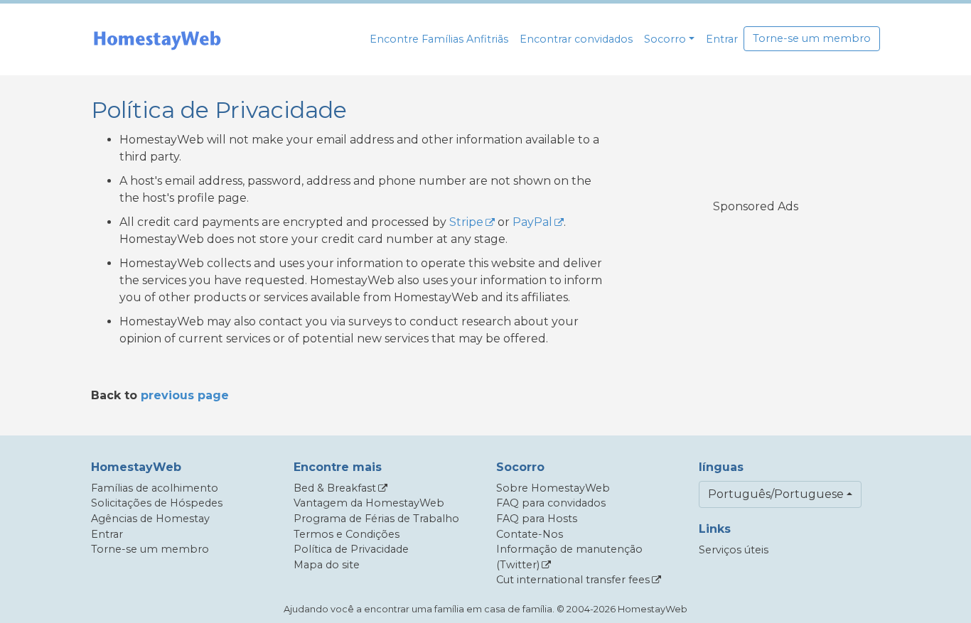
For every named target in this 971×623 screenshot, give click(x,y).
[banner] (157, 39)
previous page (185, 395)
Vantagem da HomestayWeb (369, 503)
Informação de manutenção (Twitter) (569, 557)
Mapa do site (327, 564)
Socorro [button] (665, 39)
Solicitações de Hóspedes (156, 503)
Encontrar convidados (576, 39)
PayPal (532, 222)
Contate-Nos (529, 534)
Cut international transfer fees (573, 579)
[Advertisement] (755, 315)
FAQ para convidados (551, 503)
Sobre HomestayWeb (553, 488)
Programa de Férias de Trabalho (376, 518)
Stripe (466, 222)
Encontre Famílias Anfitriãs (439, 39)
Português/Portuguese (776, 494)
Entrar (722, 39)
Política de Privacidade (351, 549)
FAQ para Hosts (536, 518)
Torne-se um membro (812, 38)
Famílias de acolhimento (154, 488)
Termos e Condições (346, 534)
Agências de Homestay (150, 518)
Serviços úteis (733, 549)
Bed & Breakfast (335, 488)
